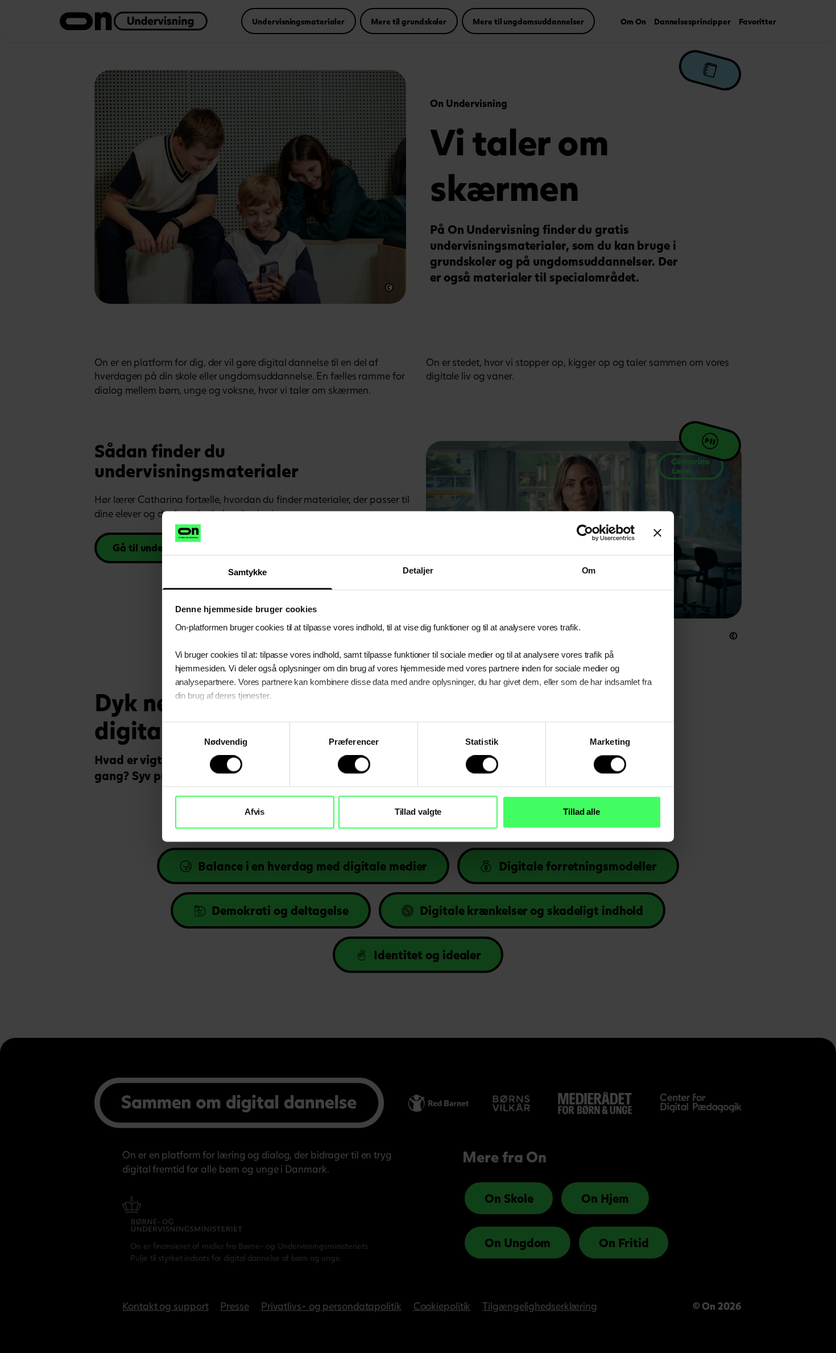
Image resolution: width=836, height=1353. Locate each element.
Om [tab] (589, 570)
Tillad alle (581, 811)
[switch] (354, 765)
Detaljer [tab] (418, 570)
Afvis (255, 811)
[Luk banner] (657, 533)
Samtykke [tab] (247, 572)
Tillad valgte (418, 811)
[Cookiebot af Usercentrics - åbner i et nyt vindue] (585, 533)
